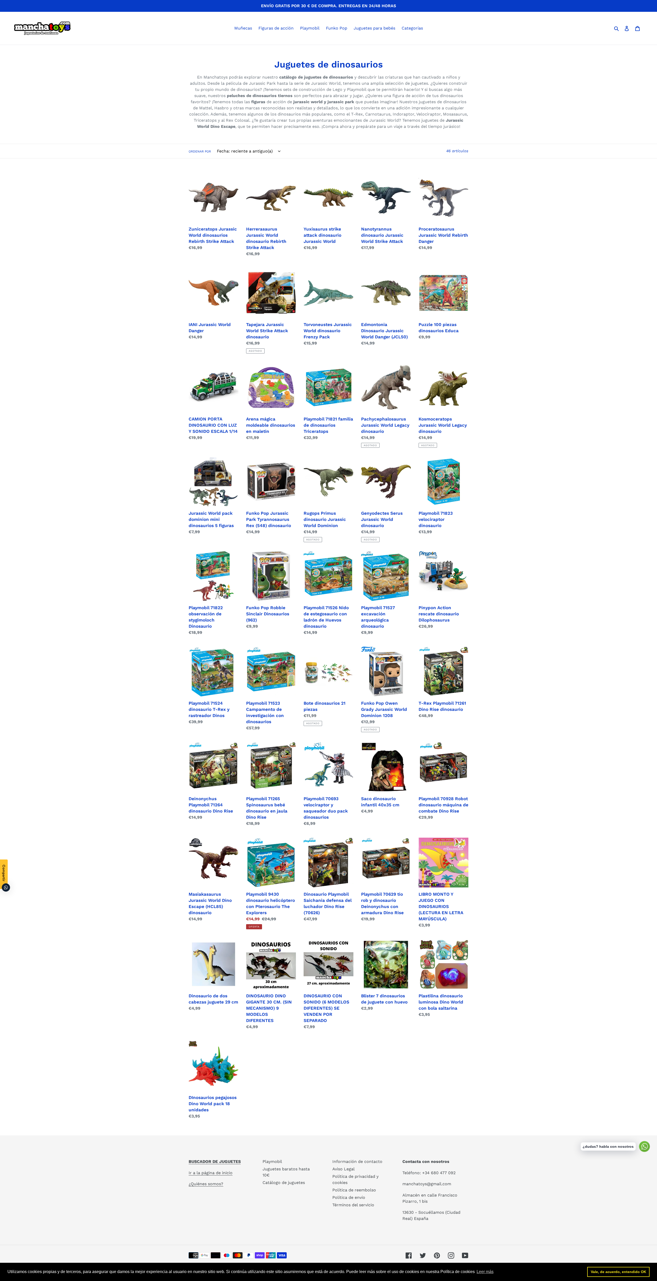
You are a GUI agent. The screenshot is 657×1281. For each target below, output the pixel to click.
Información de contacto (357, 1161)
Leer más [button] (485, 1271)
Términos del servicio (353, 1204)
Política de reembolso (354, 1190)
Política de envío (348, 1197)
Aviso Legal (343, 1169)
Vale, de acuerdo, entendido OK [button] (618, 1272)
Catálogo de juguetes (284, 1182)
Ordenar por (200, 151)
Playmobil (272, 1161)
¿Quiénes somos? (206, 1183)
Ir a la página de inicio (211, 1172)
